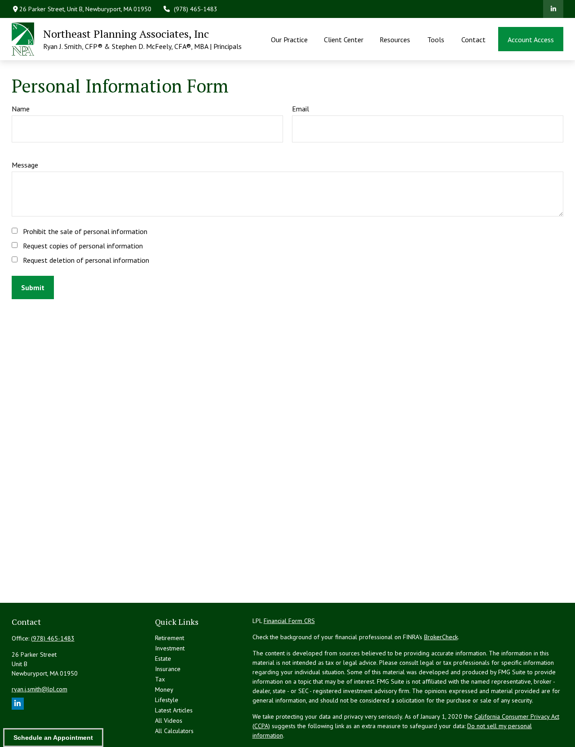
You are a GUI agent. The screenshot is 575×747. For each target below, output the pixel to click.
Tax (160, 679)
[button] (289, 39)
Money (164, 689)
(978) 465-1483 (195, 9)
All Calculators (174, 731)
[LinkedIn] (553, 9)
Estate (163, 658)
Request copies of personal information (83, 245)
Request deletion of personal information (86, 260)
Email (300, 108)
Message (25, 164)
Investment (170, 648)
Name (21, 108)
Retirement (169, 638)
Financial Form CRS (289, 621)
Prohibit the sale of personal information (85, 231)
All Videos (168, 720)
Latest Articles (174, 710)
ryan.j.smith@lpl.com (39, 689)
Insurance (168, 669)
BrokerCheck (441, 637)
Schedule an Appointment (53, 737)
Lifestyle (166, 700)
